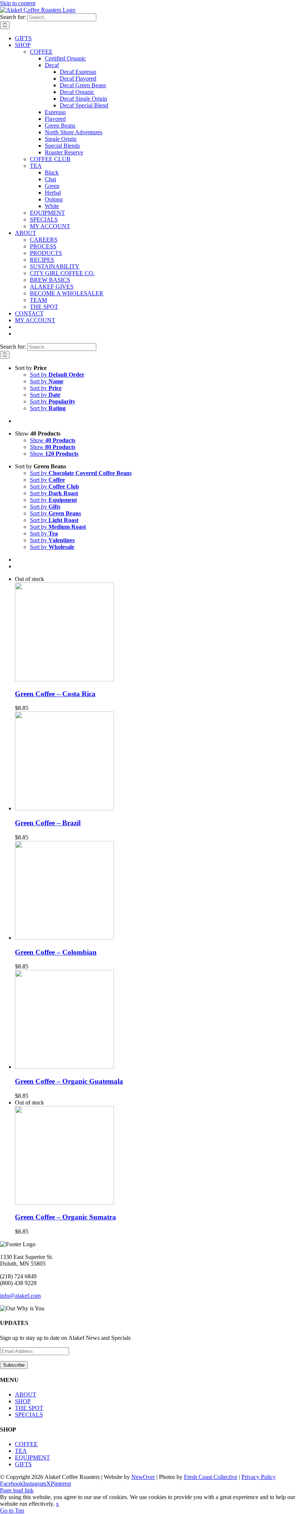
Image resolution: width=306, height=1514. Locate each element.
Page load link (17, 1490)
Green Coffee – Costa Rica (55, 694)
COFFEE (26, 1444)
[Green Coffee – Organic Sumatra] (64, 1203)
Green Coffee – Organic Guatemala (69, 1081)
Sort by (57, 374)
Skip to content (17, 3)
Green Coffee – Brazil (48, 823)
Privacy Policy (258, 1477)
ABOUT (25, 1394)
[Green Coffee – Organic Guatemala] (64, 1067)
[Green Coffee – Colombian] (64, 938)
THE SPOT (29, 1408)
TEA (21, 1451)
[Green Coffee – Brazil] (64, 808)
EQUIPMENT (32, 1457)
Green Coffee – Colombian (56, 952)
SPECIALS (29, 1414)
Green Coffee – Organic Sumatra (65, 1217)
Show (52, 440)
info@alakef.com (20, 1295)
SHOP (23, 1401)
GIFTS (23, 1464)
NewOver (143, 1477)
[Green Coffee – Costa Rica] (64, 679)
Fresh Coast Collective (210, 1477)
